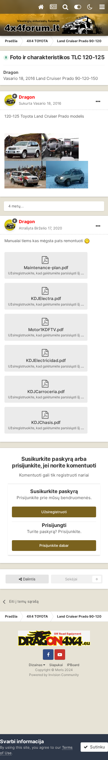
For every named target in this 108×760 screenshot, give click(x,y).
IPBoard (73, 665)
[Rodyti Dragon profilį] (10, 100)
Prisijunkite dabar (54, 545)
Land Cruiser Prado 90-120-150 (67, 78)
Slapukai (56, 665)
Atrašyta (40, 228)
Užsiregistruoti (54, 512)
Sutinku (96, 747)
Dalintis (28, 579)
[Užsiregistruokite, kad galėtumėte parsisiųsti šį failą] (23, 146)
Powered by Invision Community (54, 675)
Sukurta (40, 103)
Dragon (10, 72)
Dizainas (36, 665)
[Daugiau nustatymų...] (98, 101)
